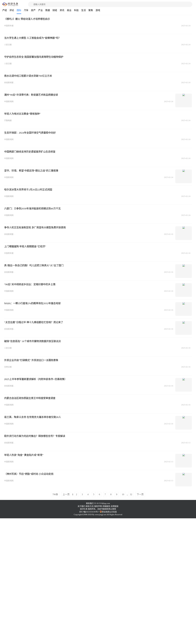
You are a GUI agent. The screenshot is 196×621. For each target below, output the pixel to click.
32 (131, 494)
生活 (83, 10)
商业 (69, 10)
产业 (40, 10)
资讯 (62, 10)
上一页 (66, 494)
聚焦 (90, 10)
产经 (4, 10)
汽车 (26, 10)
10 (123, 494)
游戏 (98, 10)
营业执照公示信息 (109, 512)
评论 (11, 10)
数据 (47, 10)
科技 (76, 10)
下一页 (140, 494)
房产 (33, 10)
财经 (55, 10)
